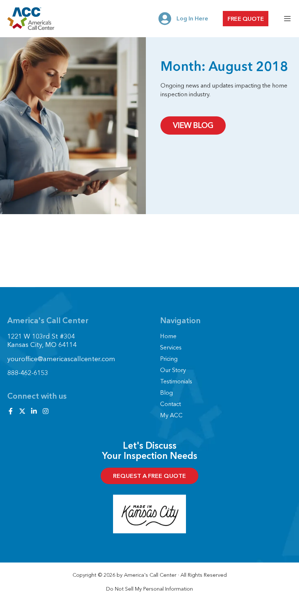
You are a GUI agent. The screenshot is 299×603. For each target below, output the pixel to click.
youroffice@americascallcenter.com (61, 359)
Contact (170, 403)
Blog (166, 392)
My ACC (171, 415)
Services (171, 347)
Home (168, 336)
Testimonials (176, 381)
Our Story (173, 370)
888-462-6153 (27, 373)
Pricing (169, 358)
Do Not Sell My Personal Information (149, 588)
